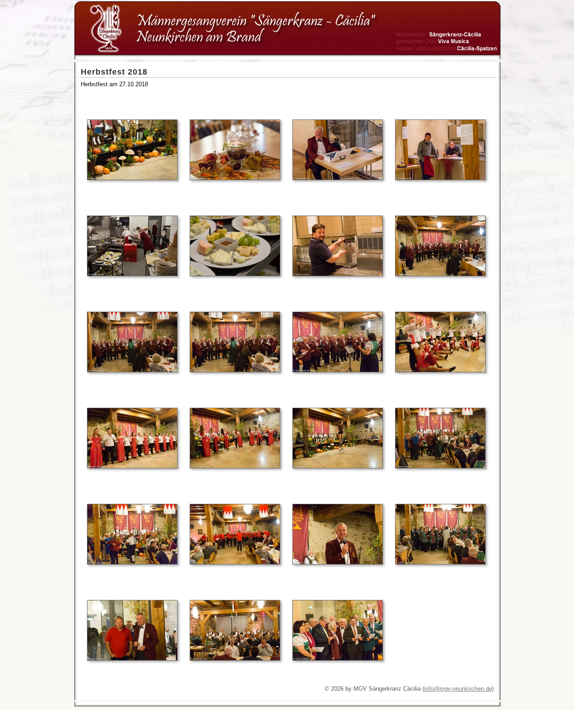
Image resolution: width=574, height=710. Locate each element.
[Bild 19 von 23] (337, 562)
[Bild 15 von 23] (337, 466)
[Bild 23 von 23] (337, 658)
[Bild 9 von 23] (132, 370)
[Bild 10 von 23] (235, 370)
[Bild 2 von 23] (235, 178)
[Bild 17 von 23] (132, 562)
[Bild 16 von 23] (440, 466)
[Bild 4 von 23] (440, 178)
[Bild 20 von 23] (440, 562)
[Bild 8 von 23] (440, 274)
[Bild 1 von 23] (132, 178)
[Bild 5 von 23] (132, 274)
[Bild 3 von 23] (337, 178)
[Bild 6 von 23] (235, 274)
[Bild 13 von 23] (132, 466)
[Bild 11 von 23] (337, 370)
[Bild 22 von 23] (235, 658)
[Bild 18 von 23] (235, 562)
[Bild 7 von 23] (337, 274)
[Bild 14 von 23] (235, 466)
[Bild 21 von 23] (132, 658)
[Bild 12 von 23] (440, 370)
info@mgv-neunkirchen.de (458, 688)
